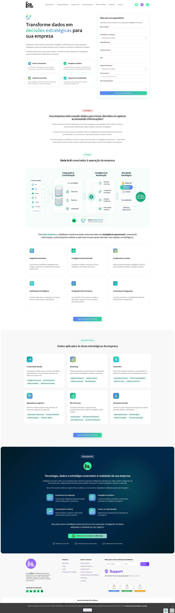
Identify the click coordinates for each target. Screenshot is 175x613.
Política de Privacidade (69, 572)
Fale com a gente (134, 576)
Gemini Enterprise (87, 5)
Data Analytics (49, 5)
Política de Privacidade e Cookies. (136, 606)
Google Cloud (75, 5)
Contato (120, 5)
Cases (64, 569)
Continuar (87, 610)
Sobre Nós (112, 5)
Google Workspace (62, 5)
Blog (63, 566)
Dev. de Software (101, 5)
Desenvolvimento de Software (90, 575)
